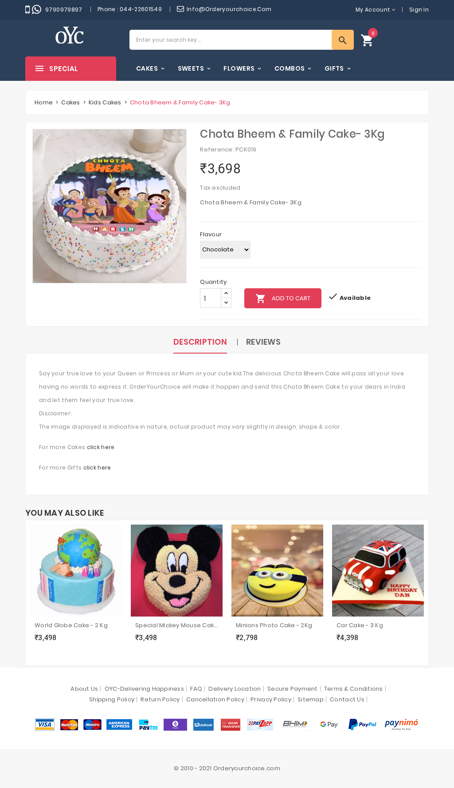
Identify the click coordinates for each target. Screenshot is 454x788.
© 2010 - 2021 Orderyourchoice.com (227, 768)
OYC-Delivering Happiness (144, 689)
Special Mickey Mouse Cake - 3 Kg (176, 625)
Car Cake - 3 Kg (360, 625)
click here (101, 447)
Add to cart (282, 298)
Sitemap (310, 699)
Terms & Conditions (353, 689)
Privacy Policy (270, 699)
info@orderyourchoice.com (229, 9)
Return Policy (160, 699)
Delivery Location (234, 689)
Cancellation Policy (215, 699)
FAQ (196, 689)
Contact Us (347, 699)
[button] (367, 40)
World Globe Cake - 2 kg (71, 625)
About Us (84, 689)
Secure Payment (292, 689)
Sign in (419, 9)
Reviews (263, 341)
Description (200, 341)
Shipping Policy (111, 699)
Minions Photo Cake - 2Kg (274, 625)
